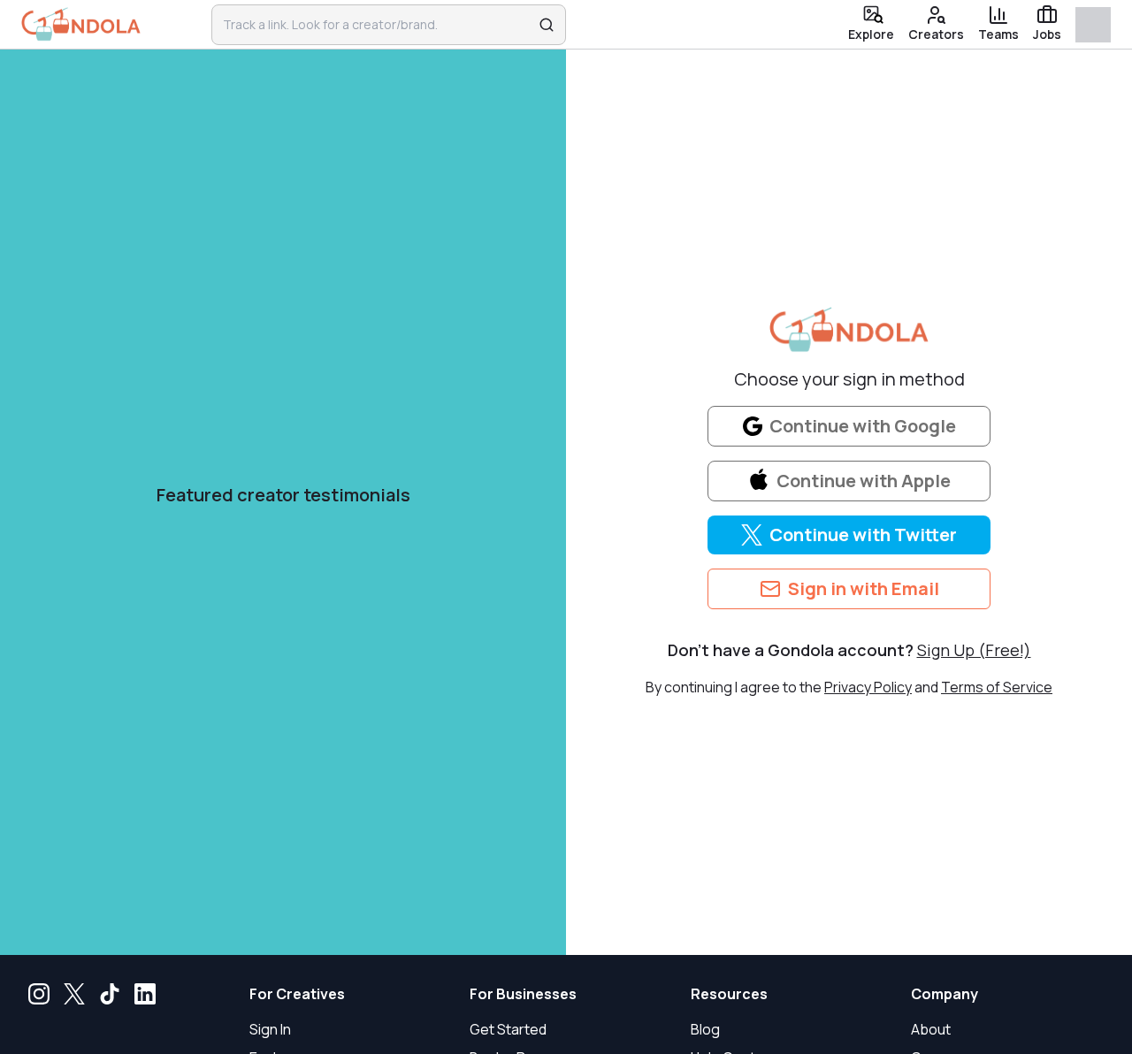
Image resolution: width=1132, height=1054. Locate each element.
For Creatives (297, 994)
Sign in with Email (863, 588)
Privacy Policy (868, 687)
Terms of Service (996, 687)
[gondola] (81, 24)
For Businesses (523, 994)
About (931, 1029)
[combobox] (377, 25)
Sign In (270, 1029)
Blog (705, 1029)
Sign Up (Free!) (974, 650)
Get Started (508, 1029)
